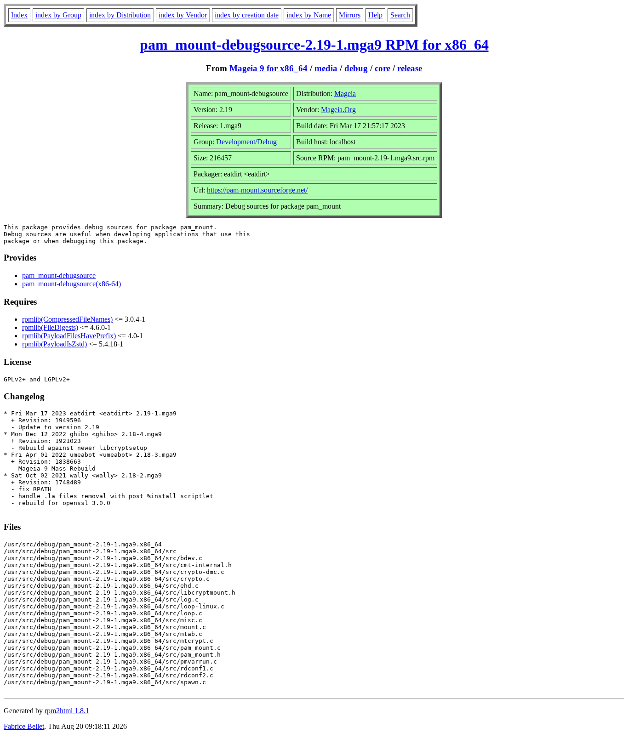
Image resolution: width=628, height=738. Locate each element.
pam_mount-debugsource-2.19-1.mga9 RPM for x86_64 (314, 44)
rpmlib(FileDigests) (50, 327)
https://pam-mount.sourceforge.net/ (257, 190)
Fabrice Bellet (24, 726)
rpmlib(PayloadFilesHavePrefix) (69, 336)
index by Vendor (183, 15)
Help (375, 15)
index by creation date (247, 15)
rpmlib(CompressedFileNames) (67, 319)
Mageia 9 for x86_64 (268, 68)
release (409, 68)
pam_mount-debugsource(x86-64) (71, 284)
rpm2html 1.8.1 (67, 711)
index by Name (308, 15)
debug (356, 68)
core (382, 68)
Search (400, 15)
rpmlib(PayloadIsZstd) (54, 344)
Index (19, 15)
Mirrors (349, 15)
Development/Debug (246, 142)
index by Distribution (120, 15)
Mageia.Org (338, 110)
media (325, 68)
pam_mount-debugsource (59, 275)
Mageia (345, 93)
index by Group (58, 15)
